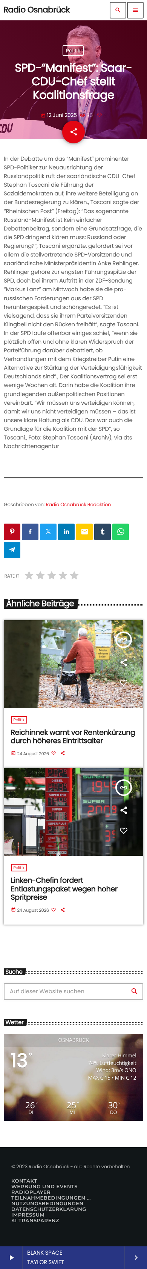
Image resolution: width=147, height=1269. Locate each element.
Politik (73, 50)
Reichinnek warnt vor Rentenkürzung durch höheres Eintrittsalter (73, 736)
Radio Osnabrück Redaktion (78, 504)
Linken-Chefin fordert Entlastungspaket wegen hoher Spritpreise (64, 889)
